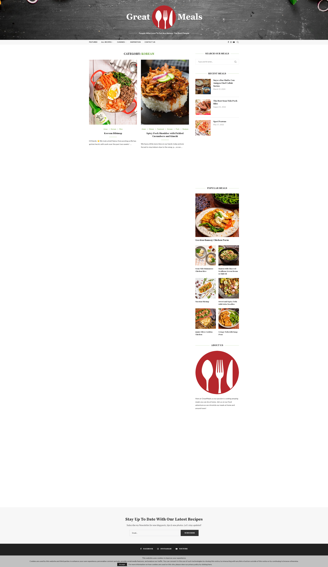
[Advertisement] (217, 161)
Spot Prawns (219, 121)
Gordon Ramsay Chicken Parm (212, 240)
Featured (93, 42)
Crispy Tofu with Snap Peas (228, 333)
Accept (122, 564)
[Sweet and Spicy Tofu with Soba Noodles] (228, 288)
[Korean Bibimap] (113, 92)
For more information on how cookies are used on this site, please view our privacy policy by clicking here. (170, 564)
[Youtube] (234, 42)
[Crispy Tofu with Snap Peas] (228, 318)
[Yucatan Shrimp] (205, 288)
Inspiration (135, 42)
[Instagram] (231, 42)
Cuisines (121, 42)
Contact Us (150, 42)
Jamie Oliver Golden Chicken (203, 333)
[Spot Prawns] (203, 127)
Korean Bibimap (113, 133)
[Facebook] (228, 42)
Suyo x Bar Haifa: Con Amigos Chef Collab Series (224, 83)
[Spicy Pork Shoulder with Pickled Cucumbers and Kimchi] (165, 92)
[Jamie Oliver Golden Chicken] (205, 318)
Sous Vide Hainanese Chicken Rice (204, 270)
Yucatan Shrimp (202, 302)
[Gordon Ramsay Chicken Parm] (217, 215)
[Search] (237, 42)
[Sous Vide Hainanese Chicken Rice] (205, 255)
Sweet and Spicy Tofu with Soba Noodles (227, 303)
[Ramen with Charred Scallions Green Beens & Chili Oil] (228, 255)
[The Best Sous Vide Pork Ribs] (203, 107)
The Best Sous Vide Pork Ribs (225, 102)
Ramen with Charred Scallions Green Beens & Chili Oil (228, 271)
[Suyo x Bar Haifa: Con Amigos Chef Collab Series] (203, 86)
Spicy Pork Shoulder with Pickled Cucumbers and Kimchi (165, 135)
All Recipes (106, 42)
